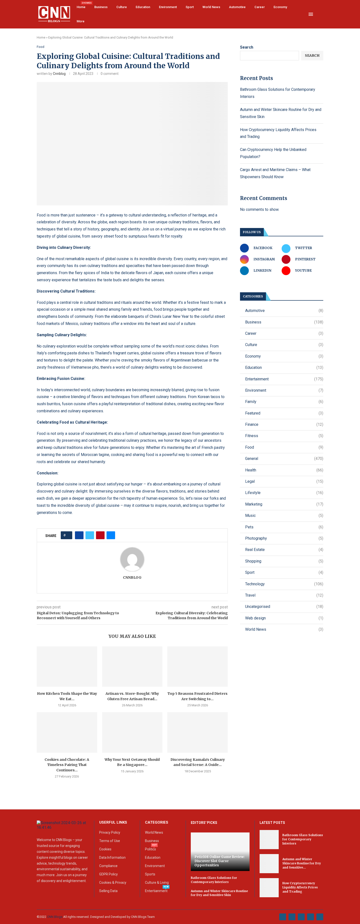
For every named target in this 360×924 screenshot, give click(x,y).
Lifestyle (284, 492)
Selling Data (108, 891)
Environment (168, 7)
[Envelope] (319, 916)
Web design (284, 618)
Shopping (284, 561)
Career (259, 7)
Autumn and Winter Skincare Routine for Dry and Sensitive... (301, 863)
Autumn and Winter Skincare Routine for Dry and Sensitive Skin (219, 893)
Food (284, 447)
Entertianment (156, 891)
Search (246, 47)
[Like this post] (68, 535)
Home (81, 5)
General (284, 458)
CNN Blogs (55, 917)
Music (284, 515)
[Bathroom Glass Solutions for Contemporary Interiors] (269, 839)
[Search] (320, 14)
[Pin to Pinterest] (100, 535)
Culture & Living (157, 882)
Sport (190, 7)
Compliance (108, 866)
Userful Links (113, 822)
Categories (156, 822)
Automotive (237, 7)
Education (143, 7)
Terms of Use (109, 841)
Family (284, 401)
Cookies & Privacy (112, 882)
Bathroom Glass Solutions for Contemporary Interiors (214, 880)
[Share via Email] (111, 535)
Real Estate (284, 549)
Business (101, 7)
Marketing (284, 504)
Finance (284, 424)
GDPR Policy (108, 874)
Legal (284, 481)
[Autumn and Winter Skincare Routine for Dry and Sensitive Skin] (269, 863)
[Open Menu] (311, 14)
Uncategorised (284, 606)
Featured (284, 413)
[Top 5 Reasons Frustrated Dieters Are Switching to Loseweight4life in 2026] (197, 666)
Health (284, 470)
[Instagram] (301, 916)
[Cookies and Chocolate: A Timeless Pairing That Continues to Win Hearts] (67, 732)
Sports (150, 874)
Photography (284, 538)
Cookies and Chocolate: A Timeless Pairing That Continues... (67, 764)
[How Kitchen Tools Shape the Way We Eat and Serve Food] (67, 666)
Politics (150, 849)
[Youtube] (310, 916)
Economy (280, 7)
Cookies (105, 849)
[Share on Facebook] (79, 535)
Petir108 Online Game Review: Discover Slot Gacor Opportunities (219, 861)
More (80, 21)
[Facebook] (282, 916)
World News (211, 7)
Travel (284, 595)
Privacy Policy (109, 832)
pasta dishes (78, 353)
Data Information (112, 857)
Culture (121, 7)
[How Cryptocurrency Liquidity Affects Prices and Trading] (269, 887)
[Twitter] (291, 916)
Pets (284, 527)
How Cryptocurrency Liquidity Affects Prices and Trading (300, 887)
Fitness (284, 435)
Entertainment (284, 379)
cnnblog (59, 74)
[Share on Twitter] (89, 535)
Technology (284, 584)
